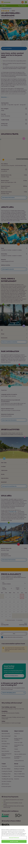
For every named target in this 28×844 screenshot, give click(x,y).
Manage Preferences (14, 837)
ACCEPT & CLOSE (14, 841)
